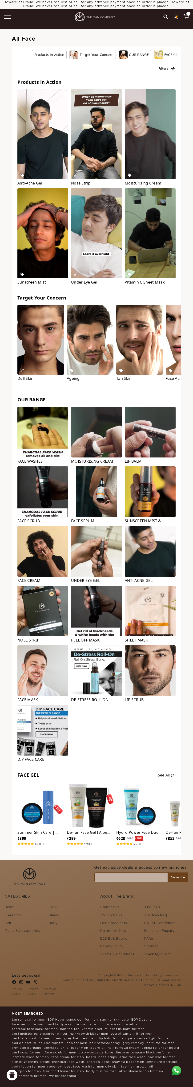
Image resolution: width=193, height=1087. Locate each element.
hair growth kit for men (89, 1033)
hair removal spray (104, 1043)
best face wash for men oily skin (91, 1066)
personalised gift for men (149, 1038)
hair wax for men (162, 1057)
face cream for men (67, 1057)
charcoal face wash (68, 1062)
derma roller (54, 1047)
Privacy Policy (111, 946)
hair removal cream (123, 1047)
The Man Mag (155, 915)
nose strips (107, 1057)
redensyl (54, 1066)
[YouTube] (28, 983)
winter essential (62, 1076)
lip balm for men (112, 1038)
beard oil (97, 1047)
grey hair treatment (80, 1038)
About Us (152, 907)
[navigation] (102, 54)
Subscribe (178, 877)
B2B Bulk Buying (114, 938)
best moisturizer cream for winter (40, 1033)
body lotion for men (28, 1066)
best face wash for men (31, 1038)
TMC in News (111, 915)
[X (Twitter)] (35, 983)
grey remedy (133, 1043)
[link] (49, 54)
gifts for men (77, 1047)
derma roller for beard (160, 1047)
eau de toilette (51, 1043)
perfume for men (161, 1043)
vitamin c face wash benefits (113, 1024)
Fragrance (13, 915)
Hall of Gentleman (159, 923)
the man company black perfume (143, 1052)
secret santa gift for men (132, 1033)
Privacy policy (33, 991)
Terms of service (50, 991)
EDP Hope (56, 1019)
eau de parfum (24, 1043)
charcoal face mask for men (35, 1029)
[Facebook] (14, 983)
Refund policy (17, 991)
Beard (10, 907)
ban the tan (70, 1029)
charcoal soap (98, 1062)
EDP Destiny (141, 1019)
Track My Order (157, 954)
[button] (7, 17)
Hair (8, 923)
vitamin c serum (94, 1029)
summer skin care (114, 1019)
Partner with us (113, 931)
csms (58, 1038)
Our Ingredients (113, 923)
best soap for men (27, 1052)
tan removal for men (28, 1019)
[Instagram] (21, 983)
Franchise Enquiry (159, 931)
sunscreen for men (82, 1019)
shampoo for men (26, 1071)
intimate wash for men (30, 1057)
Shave (54, 915)
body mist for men (101, 1071)
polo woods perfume (96, 1052)
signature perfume (161, 1062)
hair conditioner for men (63, 1071)
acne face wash (132, 1057)
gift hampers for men (29, 1076)
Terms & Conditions (117, 954)
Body (53, 923)
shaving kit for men (128, 1062)
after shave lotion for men (141, 1071)
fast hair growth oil (137, 1066)
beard (91, 1057)
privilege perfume (26, 1047)
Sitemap (151, 946)
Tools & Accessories (22, 931)
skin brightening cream (31, 1062)
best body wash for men (67, 1024)
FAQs (149, 938)
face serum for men (28, 1024)
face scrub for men (60, 1052)
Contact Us (110, 907)
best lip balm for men (127, 1029)
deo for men (76, 1043)
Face (53, 907)
